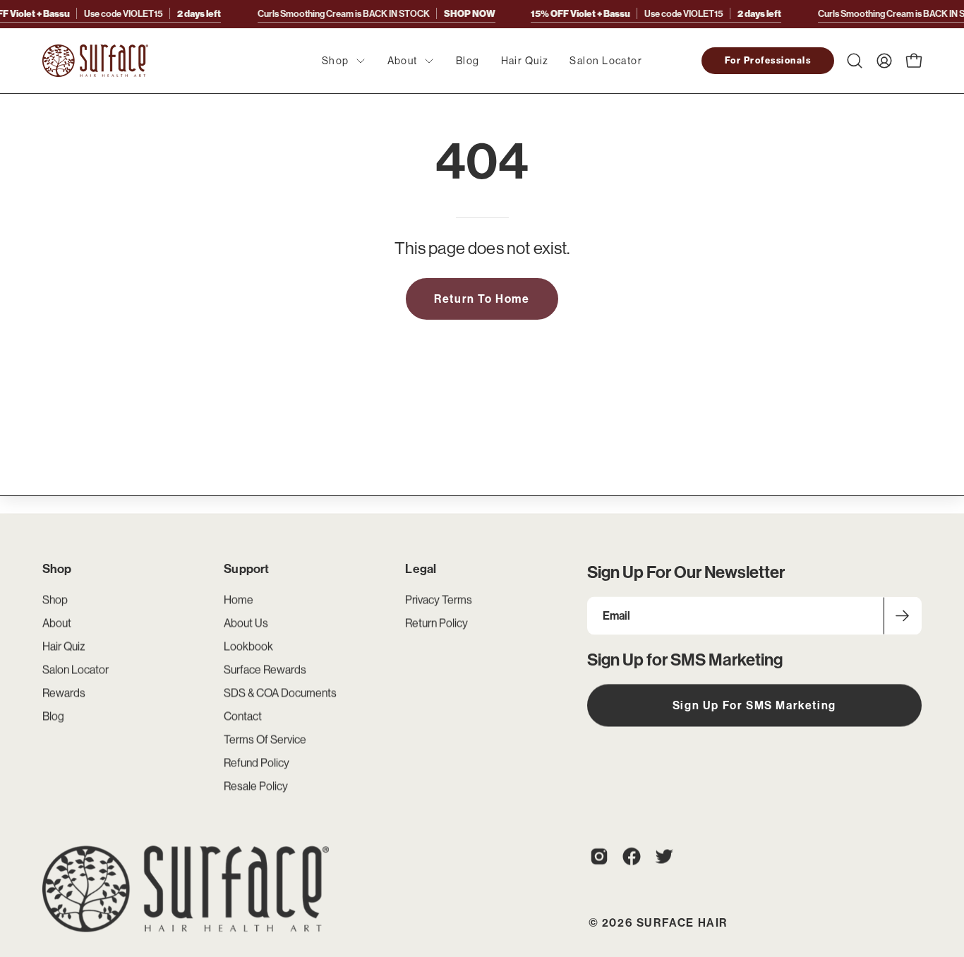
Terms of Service (265, 739)
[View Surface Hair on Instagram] (599, 856)
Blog (53, 716)
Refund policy (256, 762)
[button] (854, 61)
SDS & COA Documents (280, 692)
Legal (420, 569)
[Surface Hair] (95, 60)
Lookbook (248, 646)
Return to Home (481, 298)
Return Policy (436, 622)
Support (246, 569)
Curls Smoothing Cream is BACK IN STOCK (376, 13)
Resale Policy (256, 785)
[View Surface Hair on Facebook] (631, 856)
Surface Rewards (265, 669)
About (56, 622)
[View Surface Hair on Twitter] (664, 856)
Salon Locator (75, 669)
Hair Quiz (63, 646)
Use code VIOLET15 (656, 13)
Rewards (63, 692)
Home (238, 599)
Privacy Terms (438, 599)
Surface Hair (682, 923)
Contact (243, 716)
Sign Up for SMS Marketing (754, 705)
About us (246, 622)
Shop (57, 569)
